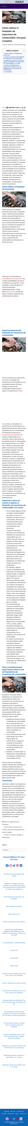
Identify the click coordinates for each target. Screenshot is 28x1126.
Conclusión (8, 72)
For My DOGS (14, 958)
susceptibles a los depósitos (12, 278)
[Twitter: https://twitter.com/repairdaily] (14, 865)
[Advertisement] (14, 90)
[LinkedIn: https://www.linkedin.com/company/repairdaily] (21, 865)
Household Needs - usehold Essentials (14, 942)
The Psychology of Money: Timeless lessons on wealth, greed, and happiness (14, 1024)
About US (12, 1111)
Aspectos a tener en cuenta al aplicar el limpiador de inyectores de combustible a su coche (14, 61)
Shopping (6, 1111)
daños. (21, 391)
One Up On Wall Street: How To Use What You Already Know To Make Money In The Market (14, 1036)
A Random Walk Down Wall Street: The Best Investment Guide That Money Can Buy (14, 1002)
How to (6, 822)
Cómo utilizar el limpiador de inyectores (13, 54)
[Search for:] (14, 850)
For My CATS (14, 950)
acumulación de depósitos (11, 435)
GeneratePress (14, 1123)
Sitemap (4, 1113)
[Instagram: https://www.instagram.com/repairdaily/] (10, 865)
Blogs (17, 1113)
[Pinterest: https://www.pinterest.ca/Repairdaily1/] (17, 865)
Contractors (11, 1113)
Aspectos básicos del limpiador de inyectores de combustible (14, 57)
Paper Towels (14, 966)
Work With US (20, 1111)
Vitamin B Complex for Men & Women (14, 922)
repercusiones (11, 291)
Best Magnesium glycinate (14, 906)
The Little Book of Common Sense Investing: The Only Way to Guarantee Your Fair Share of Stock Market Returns (14, 1013)
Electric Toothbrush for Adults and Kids (14, 983)
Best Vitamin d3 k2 (14, 914)
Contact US (23, 1113)
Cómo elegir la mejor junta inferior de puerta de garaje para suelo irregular (13, 829)
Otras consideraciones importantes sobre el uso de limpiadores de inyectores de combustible (12, 67)
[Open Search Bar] (26, 6)
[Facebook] (7, 865)
